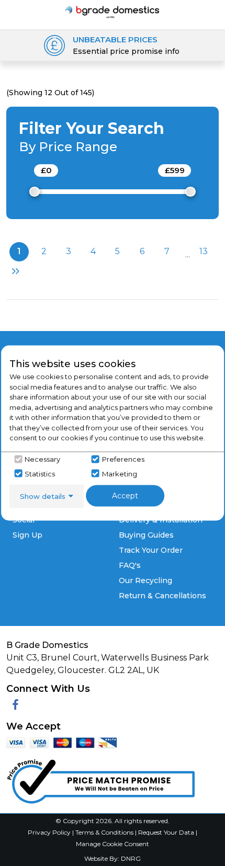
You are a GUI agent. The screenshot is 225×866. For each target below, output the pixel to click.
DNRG (131, 858)
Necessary (42, 459)
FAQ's (130, 565)
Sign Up (27, 535)
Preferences (123, 459)
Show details (42, 496)
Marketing (119, 473)
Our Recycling (145, 580)
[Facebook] (15, 705)
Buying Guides (146, 535)
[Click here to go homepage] (113, 11)
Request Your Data (166, 832)
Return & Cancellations (162, 595)
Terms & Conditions (105, 832)
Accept (125, 495)
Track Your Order (151, 550)
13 (203, 251)
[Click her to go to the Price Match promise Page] (100, 779)
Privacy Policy (50, 832)
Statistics (40, 473)
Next (14, 271)
